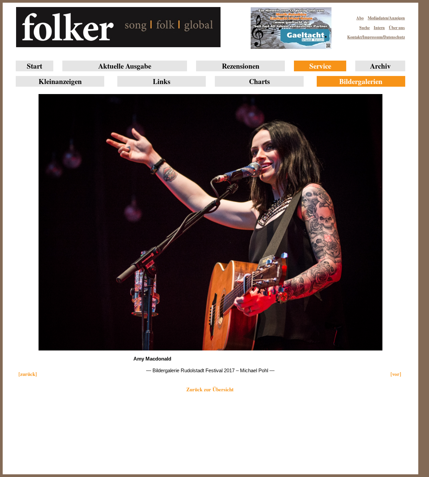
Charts (259, 81)
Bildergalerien (360, 81)
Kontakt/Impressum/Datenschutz (376, 37)
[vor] (395, 374)
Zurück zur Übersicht (210, 389)
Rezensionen (240, 66)
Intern (379, 27)
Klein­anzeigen (60, 81)
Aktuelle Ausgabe (124, 66)
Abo (360, 18)
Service (320, 66)
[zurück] (27, 374)
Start (34, 66)
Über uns (397, 27)
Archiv (380, 66)
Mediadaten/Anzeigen (386, 18)
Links (161, 81)
